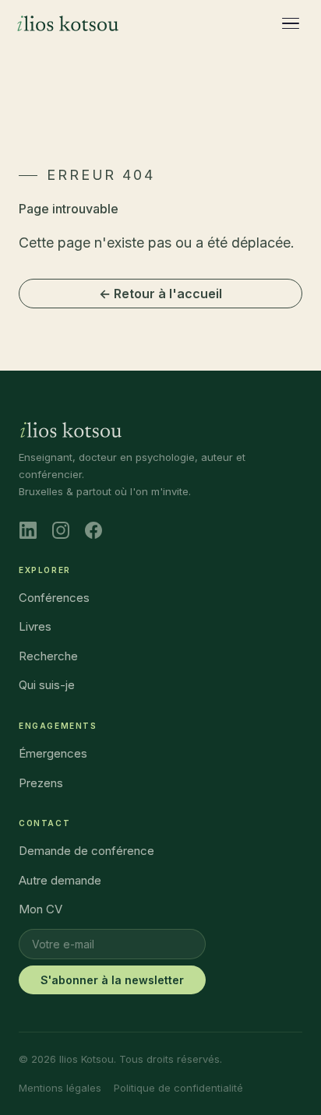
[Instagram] (61, 530)
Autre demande (60, 880)
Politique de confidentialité (178, 1088)
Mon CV (40, 909)
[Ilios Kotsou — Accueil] (68, 23)
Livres (35, 626)
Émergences (53, 753)
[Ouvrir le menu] (291, 23)
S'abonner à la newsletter (112, 980)
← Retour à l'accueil (160, 293)
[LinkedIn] (28, 530)
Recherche (48, 656)
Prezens (41, 783)
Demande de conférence (86, 850)
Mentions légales (60, 1088)
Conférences (54, 597)
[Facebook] (93, 530)
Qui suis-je (47, 684)
